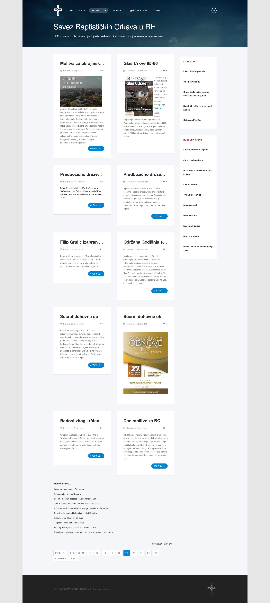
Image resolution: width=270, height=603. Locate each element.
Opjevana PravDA (192, 120)
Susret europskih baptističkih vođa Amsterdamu (75, 498)
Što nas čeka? (190, 205)
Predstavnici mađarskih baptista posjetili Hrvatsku (76, 513)
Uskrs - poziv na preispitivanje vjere (198, 248)
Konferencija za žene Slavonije (67, 493)
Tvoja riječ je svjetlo (193, 194)
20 (134, 552)
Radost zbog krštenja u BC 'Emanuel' (97, 420)
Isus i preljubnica (191, 225)
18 (119, 552)
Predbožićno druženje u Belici (90, 174)
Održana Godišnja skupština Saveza (159, 242)
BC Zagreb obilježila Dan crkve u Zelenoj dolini (75, 527)
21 (141, 552)
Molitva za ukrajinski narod (87, 63)
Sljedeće (60, 558)
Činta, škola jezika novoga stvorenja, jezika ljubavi (196, 93)
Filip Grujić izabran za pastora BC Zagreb (101, 242)
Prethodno (77, 552)
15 (97, 552)
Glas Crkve (118, 10)
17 (112, 552)
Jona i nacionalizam (193, 159)
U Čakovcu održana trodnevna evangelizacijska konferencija (81, 508)
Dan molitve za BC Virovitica (151, 420)
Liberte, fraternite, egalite (195, 149)
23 (156, 552)
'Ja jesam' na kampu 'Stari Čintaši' (69, 522)
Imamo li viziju (190, 184)
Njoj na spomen (191, 236)
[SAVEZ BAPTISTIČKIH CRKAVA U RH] (58, 10)
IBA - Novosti (98, 10)
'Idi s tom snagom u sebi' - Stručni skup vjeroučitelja (77, 503)
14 (90, 552)
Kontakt (157, 10)
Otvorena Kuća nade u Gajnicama (69, 489)
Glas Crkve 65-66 (140, 63)
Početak (60, 552)
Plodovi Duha (190, 215)
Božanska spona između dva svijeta (197, 172)
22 (148, 552)
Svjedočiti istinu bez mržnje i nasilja (197, 107)
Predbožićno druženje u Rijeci (153, 174)
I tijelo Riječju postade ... (195, 71)
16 (104, 552)
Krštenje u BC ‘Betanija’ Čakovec (68, 517)
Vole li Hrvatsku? (191, 81)
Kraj (73, 558)
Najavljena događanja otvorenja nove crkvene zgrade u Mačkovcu (83, 532)
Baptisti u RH (77, 10)
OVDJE (157, 107)
